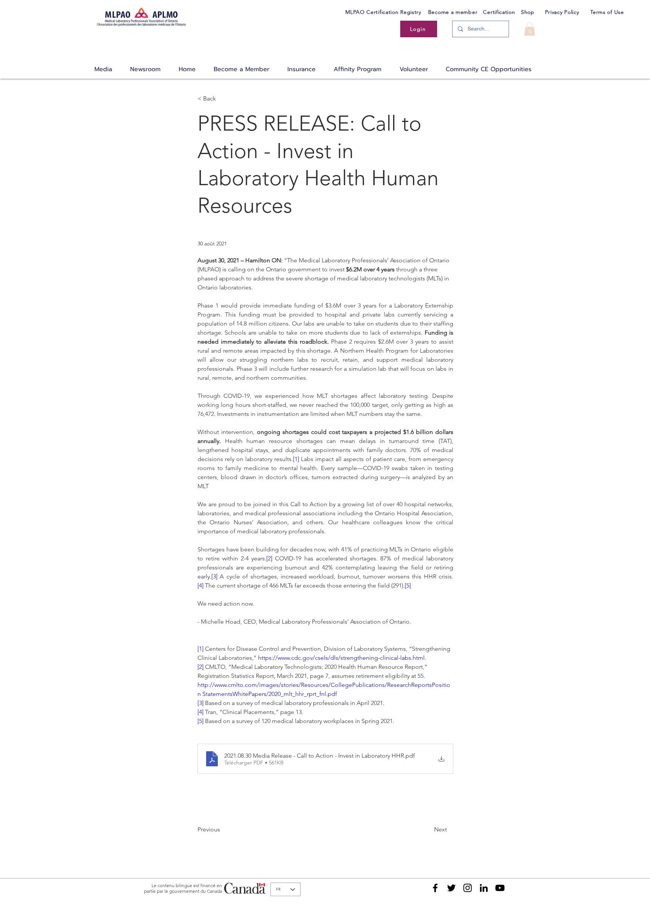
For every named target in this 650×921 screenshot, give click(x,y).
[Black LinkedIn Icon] (483, 888)
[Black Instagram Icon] (467, 888)
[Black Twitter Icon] (451, 888)
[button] (529, 29)
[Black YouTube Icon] (500, 888)
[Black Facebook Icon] (435, 888)
